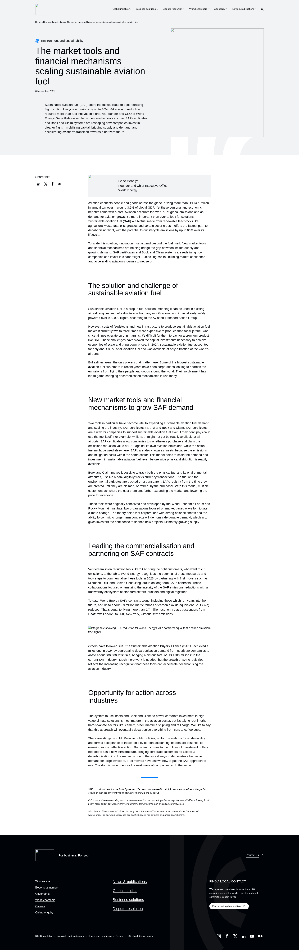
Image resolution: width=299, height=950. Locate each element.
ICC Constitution (44, 936)
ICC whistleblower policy (140, 936)
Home (38, 22)
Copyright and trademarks (71, 936)
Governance (42, 893)
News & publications (130, 881)
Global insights (125, 891)
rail (179, 725)
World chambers (45, 900)
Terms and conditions (100, 936)
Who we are (42, 881)
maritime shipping (157, 725)
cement (130, 725)
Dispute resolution (128, 909)
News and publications (54, 22)
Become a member (46, 887)
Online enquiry (44, 912)
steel (140, 725)
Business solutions (128, 900)
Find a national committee (226, 906)
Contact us (252, 855)
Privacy (119, 936)
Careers (40, 906)
